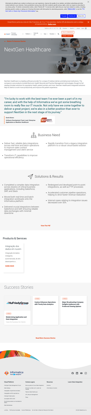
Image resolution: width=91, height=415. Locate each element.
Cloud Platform (9, 382)
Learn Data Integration (75, 382)
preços (78, 28)
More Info (81, 16)
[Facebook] (73, 373)
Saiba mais (52, 24)
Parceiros (52, 34)
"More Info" (71, 9)
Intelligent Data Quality (9, 396)
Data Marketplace (8, 405)
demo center (67, 35)
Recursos (50, 382)
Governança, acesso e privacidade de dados (12, 402)
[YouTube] (81, 373)
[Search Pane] (58, 34)
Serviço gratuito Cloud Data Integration (34, 385)
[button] (13, 259)
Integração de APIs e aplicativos (11, 393)
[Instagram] (86, 373)
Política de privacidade (15, 410)
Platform (28, 34)
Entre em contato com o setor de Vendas (33, 388)
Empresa (65, 28)
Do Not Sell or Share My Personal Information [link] (42, 410)
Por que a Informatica (14, 34)
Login (82, 28)
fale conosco (68, 32)
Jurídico (6, 410)
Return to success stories (16, 41)
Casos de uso (36, 34)
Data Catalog (7, 388)
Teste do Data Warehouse (31, 392)
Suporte (72, 28)
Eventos (49, 385)
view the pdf (45, 226)
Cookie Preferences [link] (26, 410)
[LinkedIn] (77, 373)
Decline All (72, 16)
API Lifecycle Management (31, 394)
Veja (45, 34)
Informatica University (52, 388)
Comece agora (30, 382)
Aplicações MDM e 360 (9, 398)
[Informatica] (7, 34)
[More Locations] (60, 28)
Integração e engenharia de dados (12, 390)
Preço (26, 397)
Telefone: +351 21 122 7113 (51, 28)
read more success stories (45, 338)
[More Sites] (86, 28)
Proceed (63, 16)
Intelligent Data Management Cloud (12, 385)
